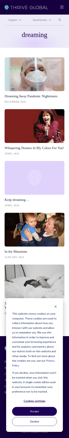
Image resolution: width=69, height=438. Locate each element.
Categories (12, 20)
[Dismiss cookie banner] (55, 306)
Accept (34, 411)
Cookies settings (34, 401)
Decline (34, 421)
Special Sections (40, 20)
